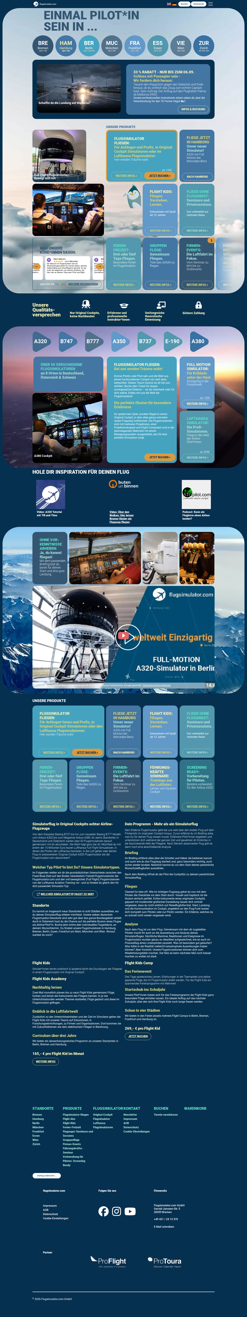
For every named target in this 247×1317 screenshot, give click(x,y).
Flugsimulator (108, 1108)
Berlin (35, 1123)
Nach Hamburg (197, 176)
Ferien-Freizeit (72, 1127)
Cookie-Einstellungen (137, 1131)
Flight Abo (69, 1119)
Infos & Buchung (193, 109)
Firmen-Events (72, 1144)
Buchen (184, 4)
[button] (210, 4)
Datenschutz (131, 1127)
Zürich (36, 1144)
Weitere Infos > (126, 175)
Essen (36, 1135)
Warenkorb (195, 1108)
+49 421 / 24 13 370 (166, 1219)
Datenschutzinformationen (157, 685)
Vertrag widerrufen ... (47, 1175)
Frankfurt (38, 1131)
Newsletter (130, 1114)
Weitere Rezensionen (83, 284)
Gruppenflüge (71, 1140)
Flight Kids (69, 1123)
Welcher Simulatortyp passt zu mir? (67, 894)
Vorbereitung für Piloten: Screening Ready (74, 1161)
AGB (126, 1123)
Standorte (42, 1108)
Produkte (72, 1108)
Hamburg (38, 1119)
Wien (35, 1140)
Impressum (130, 1119)
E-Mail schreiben (164, 1226)
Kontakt (132, 1108)
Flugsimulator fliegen (76, 1114)
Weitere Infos (45, 1061)
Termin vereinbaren (166, 1114)
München (38, 1127)
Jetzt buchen (138, 1036)
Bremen (37, 1114)
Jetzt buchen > (160, 174)
